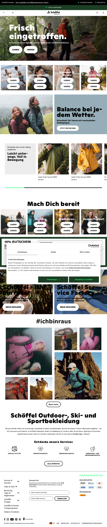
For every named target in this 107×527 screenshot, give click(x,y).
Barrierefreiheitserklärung (92, 523)
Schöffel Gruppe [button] (7, 500)
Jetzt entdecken (68, 128)
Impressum (65, 523)
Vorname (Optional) (46, 242)
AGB (57, 523)
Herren (30, 49)
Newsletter (101, 2)
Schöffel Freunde (86, 2)
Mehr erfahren (13, 307)
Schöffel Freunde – (25, 2)
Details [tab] (53, 252)
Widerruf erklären (11, 512)
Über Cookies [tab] (85, 252)
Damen (15, 49)
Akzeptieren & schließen (84, 279)
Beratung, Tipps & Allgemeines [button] (9, 493)
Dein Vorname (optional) (39, 492)
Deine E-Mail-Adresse (38, 498)
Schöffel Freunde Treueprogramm (11, 506)
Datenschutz (75, 523)
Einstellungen (52, 279)
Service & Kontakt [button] (8, 481)
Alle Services (53, 464)
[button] (14, 187)
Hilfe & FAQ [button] (9, 486)
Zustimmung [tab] (22, 252)
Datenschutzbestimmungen (80, 268)
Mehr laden (53, 404)
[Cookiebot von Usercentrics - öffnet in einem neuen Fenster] (90, 246)
